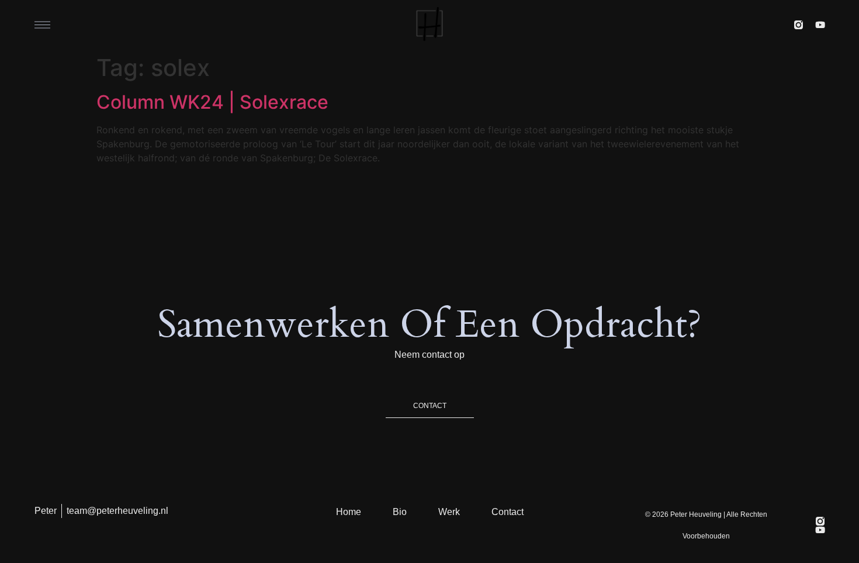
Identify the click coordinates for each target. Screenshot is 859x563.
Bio (400, 512)
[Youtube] (820, 24)
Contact (507, 512)
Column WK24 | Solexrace (212, 102)
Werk (449, 512)
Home (348, 512)
